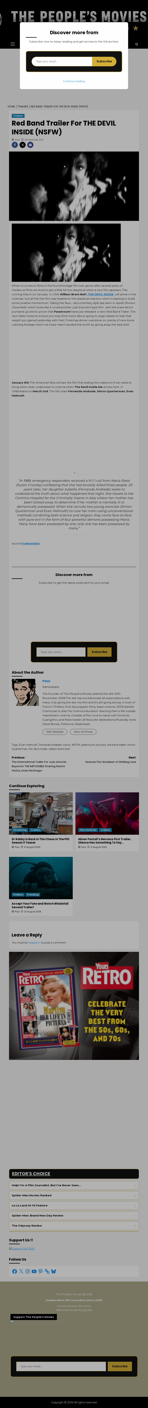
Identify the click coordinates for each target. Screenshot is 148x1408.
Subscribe (104, 61)
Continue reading (74, 81)
